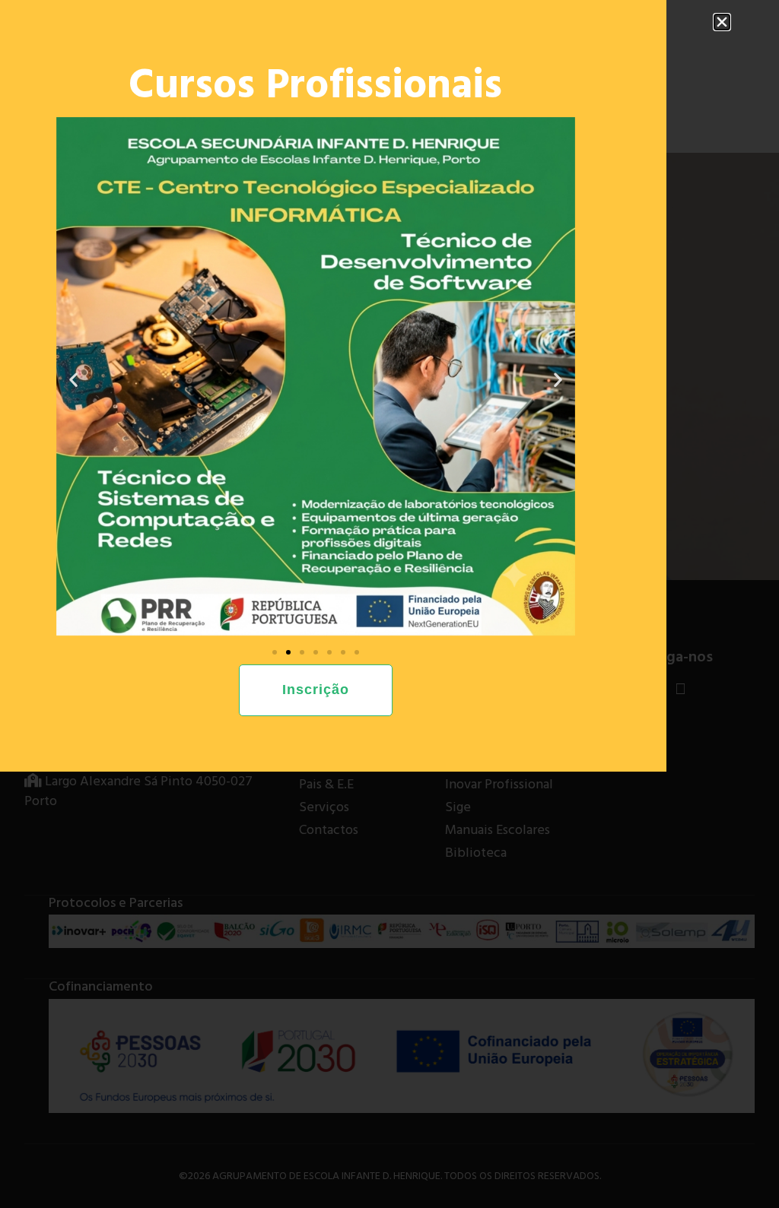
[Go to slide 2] (288, 652)
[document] (389, 604)
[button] (722, 22)
